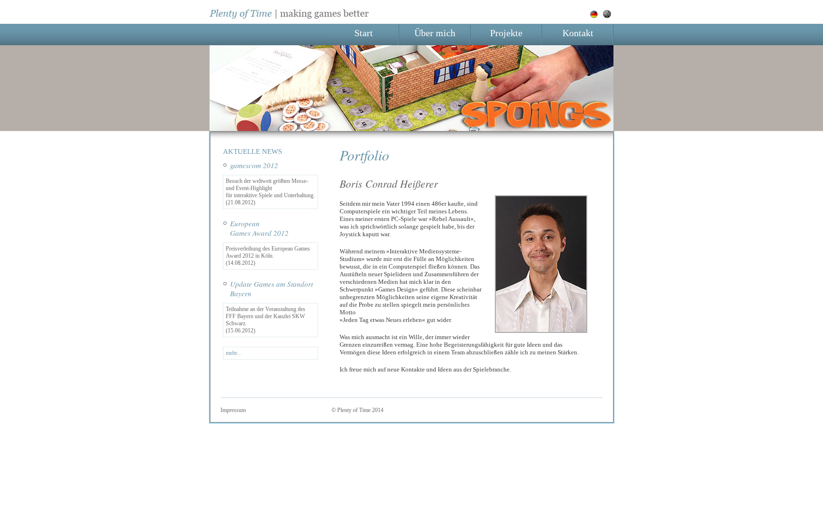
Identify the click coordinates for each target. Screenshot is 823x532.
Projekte (506, 33)
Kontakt (577, 33)
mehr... (233, 353)
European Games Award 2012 (259, 228)
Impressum (233, 410)
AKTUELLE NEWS (252, 151)
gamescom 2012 (254, 165)
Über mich (434, 33)
